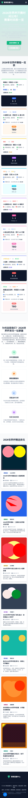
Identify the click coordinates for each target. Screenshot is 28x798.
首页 (3, 790)
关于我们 (7, 790)
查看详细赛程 (13, 43)
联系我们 (18, 790)
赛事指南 (13, 790)
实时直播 (13, 48)
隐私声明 (24, 790)
